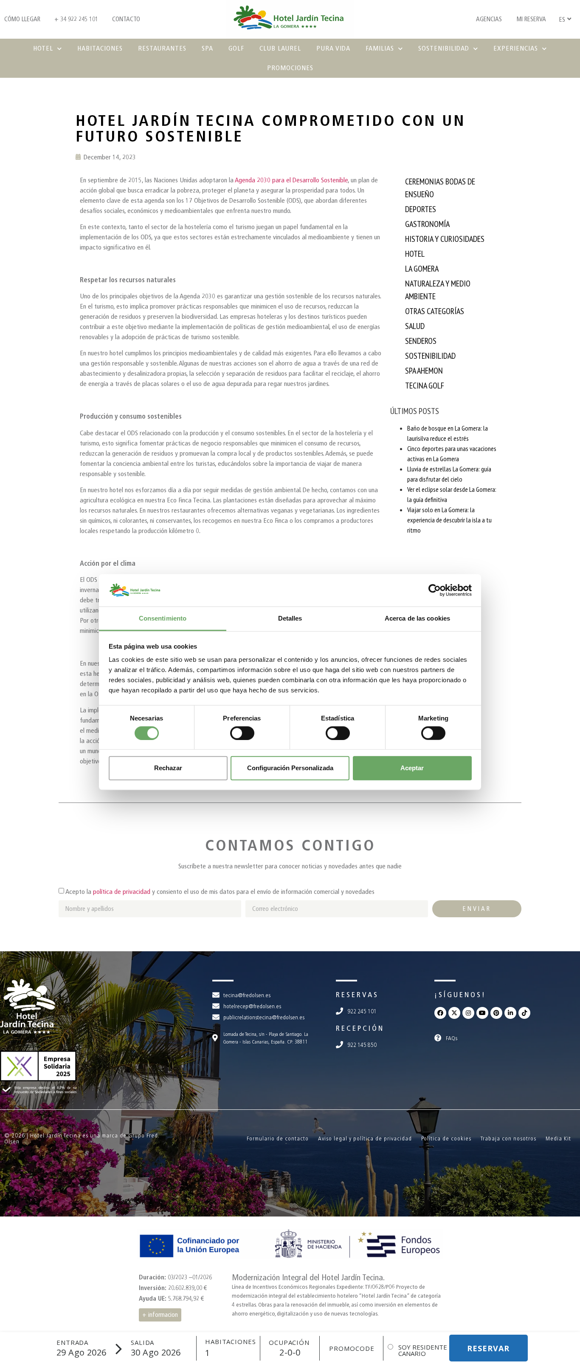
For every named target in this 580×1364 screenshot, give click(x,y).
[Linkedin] (510, 1013)
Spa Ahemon (424, 370)
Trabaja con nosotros (508, 1138)
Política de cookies (446, 1138)
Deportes (420, 209)
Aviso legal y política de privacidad (365, 1138)
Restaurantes (162, 48)
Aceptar (412, 767)
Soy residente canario (422, 1350)
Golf (236, 48)
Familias (380, 48)
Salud (415, 326)
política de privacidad (121, 892)
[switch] (242, 733)
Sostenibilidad (443, 48)
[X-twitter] (454, 1013)
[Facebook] (440, 1013)
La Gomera (422, 268)
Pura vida (333, 48)
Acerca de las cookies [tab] (417, 618)
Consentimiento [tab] (162, 618)
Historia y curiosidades (444, 238)
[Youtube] (482, 1013)
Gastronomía (427, 224)
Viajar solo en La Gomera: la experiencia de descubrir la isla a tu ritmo (449, 519)
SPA (207, 48)
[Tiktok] (524, 1013)
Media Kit (558, 1138)
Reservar (488, 1348)
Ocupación (289, 1342)
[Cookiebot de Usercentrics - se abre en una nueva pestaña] (434, 590)
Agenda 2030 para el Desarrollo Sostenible (291, 180)
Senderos (420, 340)
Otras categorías (434, 311)
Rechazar (168, 767)
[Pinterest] (496, 1013)
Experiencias (515, 48)
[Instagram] (468, 1013)
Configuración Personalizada (290, 767)
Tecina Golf (424, 385)
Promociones (290, 68)
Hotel (43, 48)
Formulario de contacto (278, 1138)
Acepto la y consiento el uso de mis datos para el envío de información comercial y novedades (219, 892)
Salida (142, 1342)
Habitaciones (100, 48)
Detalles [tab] (290, 618)
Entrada (72, 1342)
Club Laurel (280, 48)
